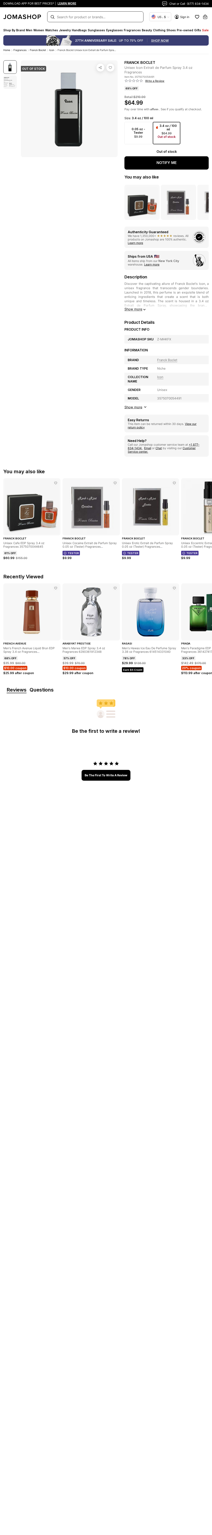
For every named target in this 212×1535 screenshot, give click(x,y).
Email (147, 448)
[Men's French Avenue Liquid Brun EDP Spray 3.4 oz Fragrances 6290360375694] (56, 588)
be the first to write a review (106, 775)
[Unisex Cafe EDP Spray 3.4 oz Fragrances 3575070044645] (56, 483)
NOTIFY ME (167, 162)
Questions (42, 690)
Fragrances (19, 50)
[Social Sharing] (100, 68)
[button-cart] (205, 16)
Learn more (135, 243)
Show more (133, 309)
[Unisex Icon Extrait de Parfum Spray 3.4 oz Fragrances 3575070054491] (110, 68)
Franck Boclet (38, 50)
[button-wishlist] (197, 16)
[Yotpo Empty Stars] (133, 81)
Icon (51, 50)
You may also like (141, 177)
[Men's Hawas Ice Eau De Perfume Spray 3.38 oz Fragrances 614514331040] (174, 588)
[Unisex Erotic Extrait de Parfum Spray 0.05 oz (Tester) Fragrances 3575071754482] (174, 483)
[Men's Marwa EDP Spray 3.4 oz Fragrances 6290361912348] (115, 588)
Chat (158, 448)
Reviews (16, 690)
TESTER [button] (73, 553)
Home (6, 50)
